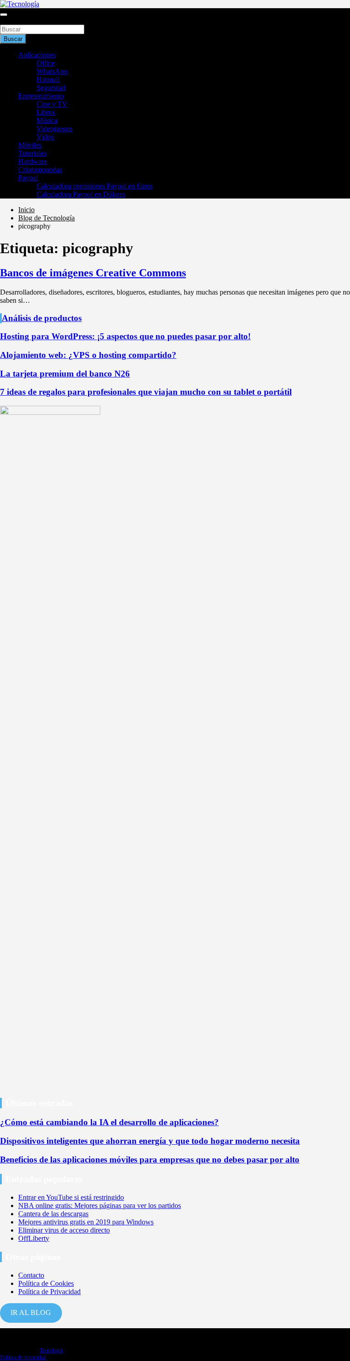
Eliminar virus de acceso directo (64, 1230)
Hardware (32, 161)
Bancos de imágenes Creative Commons (93, 273)
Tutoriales (32, 153)
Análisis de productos (42, 318)
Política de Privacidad (49, 1291)
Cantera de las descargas (53, 1214)
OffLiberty (33, 1238)
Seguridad (51, 88)
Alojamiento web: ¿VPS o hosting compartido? (88, 355)
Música (46, 120)
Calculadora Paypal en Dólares (80, 194)
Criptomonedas (40, 169)
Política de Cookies (46, 1283)
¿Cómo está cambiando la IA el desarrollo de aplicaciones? (109, 1122)
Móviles (29, 145)
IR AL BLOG (30, 1312)
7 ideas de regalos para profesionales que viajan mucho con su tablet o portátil (146, 392)
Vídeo (45, 137)
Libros (45, 112)
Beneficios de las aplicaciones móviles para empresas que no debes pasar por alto (149, 1159)
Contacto (31, 1275)
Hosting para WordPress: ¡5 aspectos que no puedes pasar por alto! (125, 336)
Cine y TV (51, 104)
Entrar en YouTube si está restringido (71, 1197)
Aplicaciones (37, 55)
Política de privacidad (23, 1357)
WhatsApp (51, 71)
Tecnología (51, 1350)
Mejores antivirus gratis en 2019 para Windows (86, 1222)
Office (45, 63)
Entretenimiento (41, 96)
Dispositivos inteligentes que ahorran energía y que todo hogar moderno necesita (150, 1141)
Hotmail (48, 79)
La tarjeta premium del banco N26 (65, 373)
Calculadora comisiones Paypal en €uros (94, 186)
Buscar (10, 20)
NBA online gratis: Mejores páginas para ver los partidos (99, 1205)
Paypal (28, 178)
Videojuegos (54, 129)
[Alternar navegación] (3, 14)
